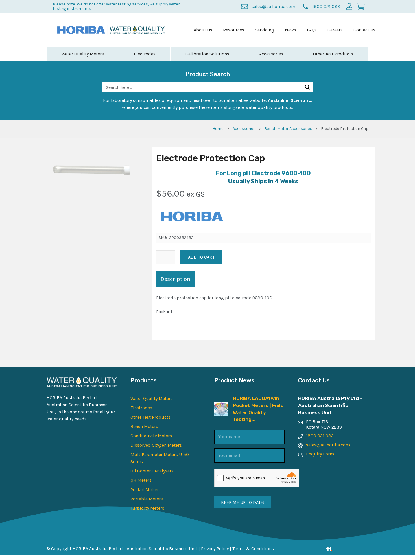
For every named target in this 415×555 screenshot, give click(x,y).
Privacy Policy (215, 548)
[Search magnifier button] (307, 87)
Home (218, 128)
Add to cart (201, 257)
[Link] (347, 549)
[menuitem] (203, 30)
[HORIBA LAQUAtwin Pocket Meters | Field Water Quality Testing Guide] (221, 405)
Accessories (244, 128)
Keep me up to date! (242, 502)
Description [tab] (175, 279)
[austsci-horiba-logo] (81, 29)
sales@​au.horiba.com (328, 445)
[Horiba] (191, 217)
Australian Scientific (289, 100)
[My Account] (349, 6)
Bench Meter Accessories (288, 128)
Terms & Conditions (253, 548)
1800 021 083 (320, 435)
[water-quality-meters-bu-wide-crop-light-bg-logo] (137, 30)
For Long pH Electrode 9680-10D (263, 173)
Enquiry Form (320, 454)
